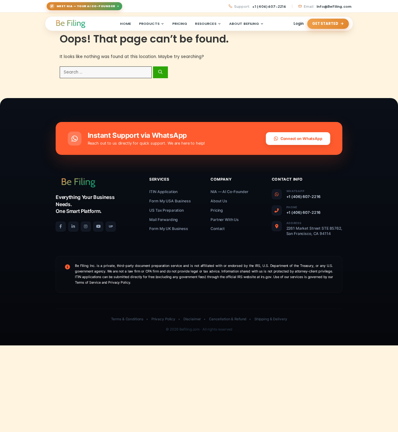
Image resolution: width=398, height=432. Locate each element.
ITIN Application (163, 191)
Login (299, 23)
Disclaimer (192, 319)
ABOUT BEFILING (244, 23)
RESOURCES (205, 23)
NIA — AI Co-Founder (229, 191)
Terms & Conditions (127, 319)
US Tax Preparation (166, 210)
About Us (219, 201)
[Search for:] (106, 72)
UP (111, 226)
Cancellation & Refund (227, 319)
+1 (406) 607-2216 (303, 196)
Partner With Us (225, 219)
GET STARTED (325, 23)
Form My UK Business (168, 228)
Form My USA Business (170, 201)
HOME (125, 23)
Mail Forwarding (163, 219)
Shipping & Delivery (270, 319)
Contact (218, 228)
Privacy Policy (163, 319)
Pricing (217, 210)
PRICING (179, 23)
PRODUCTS (149, 23)
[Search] (160, 72)
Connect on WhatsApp (301, 138)
